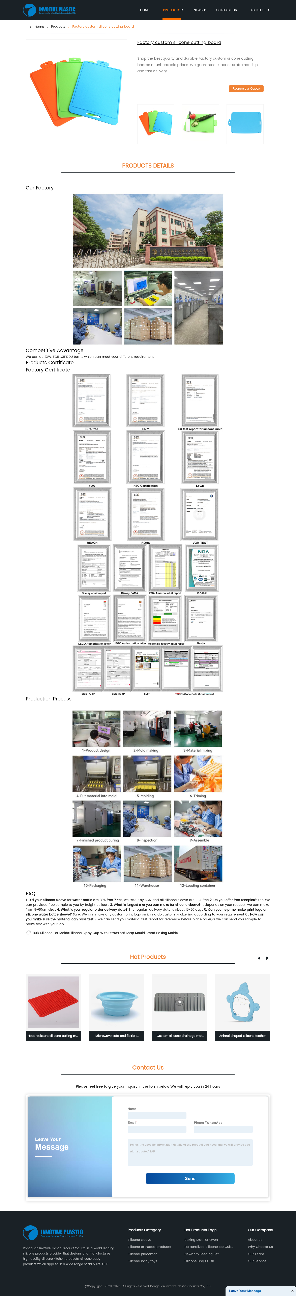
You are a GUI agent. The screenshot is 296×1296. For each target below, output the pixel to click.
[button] (259, 958)
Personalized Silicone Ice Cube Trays (208, 1246)
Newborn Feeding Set (201, 1254)
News (198, 10)
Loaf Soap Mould (131, 933)
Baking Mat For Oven (201, 1239)
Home (144, 10)
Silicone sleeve (139, 1239)
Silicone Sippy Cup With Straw (93, 933)
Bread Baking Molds (162, 933)
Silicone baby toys (142, 1261)
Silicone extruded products (149, 1246)
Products (171, 10)
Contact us (226, 10)
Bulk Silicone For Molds (51, 933)
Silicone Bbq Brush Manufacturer (199, 1261)
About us (258, 10)
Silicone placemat (142, 1254)
